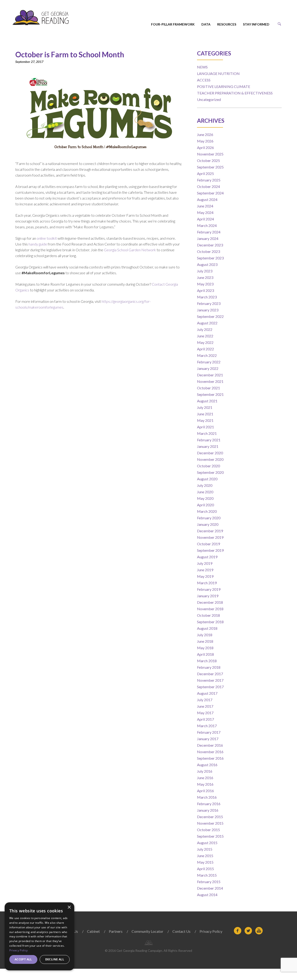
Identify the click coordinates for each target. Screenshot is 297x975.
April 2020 (205, 505)
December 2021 (210, 375)
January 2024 (207, 238)
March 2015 (207, 875)
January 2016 (207, 810)
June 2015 (205, 855)
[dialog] (39, 936)
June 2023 (205, 277)
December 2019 (210, 531)
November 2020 (210, 459)
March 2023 (207, 297)
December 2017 (210, 674)
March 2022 (207, 355)
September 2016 (210, 758)
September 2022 (210, 316)
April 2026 (205, 147)
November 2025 (210, 154)
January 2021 (207, 446)
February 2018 (208, 667)
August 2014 (207, 894)
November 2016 (210, 751)
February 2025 (208, 180)
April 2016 (205, 790)
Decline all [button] (54, 959)
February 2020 (208, 518)
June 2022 (205, 336)
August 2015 (207, 842)
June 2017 (205, 706)
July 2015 (204, 849)
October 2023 (208, 251)
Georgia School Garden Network (130, 250)
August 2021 (207, 401)
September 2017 (210, 686)
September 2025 (210, 167)
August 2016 (207, 764)
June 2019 (205, 570)
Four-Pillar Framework (173, 24)
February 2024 (208, 232)
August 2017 (207, 693)
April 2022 (205, 349)
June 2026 (205, 134)
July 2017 (204, 699)
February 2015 (208, 881)
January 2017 (207, 738)
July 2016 (204, 771)
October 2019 (208, 544)
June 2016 (205, 777)
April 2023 (205, 290)
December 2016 (210, 745)
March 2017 (207, 725)
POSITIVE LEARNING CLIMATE (223, 86)
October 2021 (208, 388)
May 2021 (205, 420)
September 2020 (210, 472)
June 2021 (205, 414)
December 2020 (210, 453)
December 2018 (210, 602)
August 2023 (207, 264)
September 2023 (210, 258)
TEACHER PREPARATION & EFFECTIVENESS (235, 93)
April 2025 (205, 173)
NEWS (202, 67)
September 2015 (210, 836)
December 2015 (210, 816)
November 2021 (210, 381)
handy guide (38, 244)
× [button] (69, 907)
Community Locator (147, 931)
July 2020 (204, 485)
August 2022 (207, 323)
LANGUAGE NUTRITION (218, 73)
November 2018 (210, 609)
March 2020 (207, 511)
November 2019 (210, 537)
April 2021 (205, 427)
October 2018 (208, 615)
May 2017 (205, 712)
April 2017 (205, 719)
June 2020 (205, 492)
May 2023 (205, 284)
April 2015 (205, 868)
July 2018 (204, 635)
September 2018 (210, 622)
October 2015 (208, 829)
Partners (116, 931)
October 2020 (208, 466)
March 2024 (207, 225)
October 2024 (208, 186)
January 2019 (207, 596)
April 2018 (205, 654)
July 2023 (204, 271)
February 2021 (208, 440)
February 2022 (208, 362)
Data (205, 24)
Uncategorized (209, 99)
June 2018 (205, 641)
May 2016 (205, 784)
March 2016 (207, 797)
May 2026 (205, 141)
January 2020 (207, 524)
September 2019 (210, 550)
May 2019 (205, 576)
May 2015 (205, 862)
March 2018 (207, 661)
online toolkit (47, 238)
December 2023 (210, 245)
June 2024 (205, 206)
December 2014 (210, 888)
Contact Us (181, 931)
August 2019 (207, 557)
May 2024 (205, 212)
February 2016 (208, 803)
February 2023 (208, 303)
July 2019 (204, 563)
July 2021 (204, 407)
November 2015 (210, 823)
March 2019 (207, 583)
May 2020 (205, 498)
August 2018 (207, 628)
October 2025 (208, 160)
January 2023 (207, 310)
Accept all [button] (23, 959)
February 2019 (208, 589)
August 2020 (207, 479)
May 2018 (205, 648)
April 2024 (205, 219)
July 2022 (204, 329)
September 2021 (210, 394)
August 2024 (207, 199)
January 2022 (207, 368)
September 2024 (210, 193)
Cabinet (93, 931)
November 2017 (210, 680)
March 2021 (207, 433)
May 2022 (205, 342)
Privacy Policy (211, 931)
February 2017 (208, 732)
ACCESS (203, 80)
